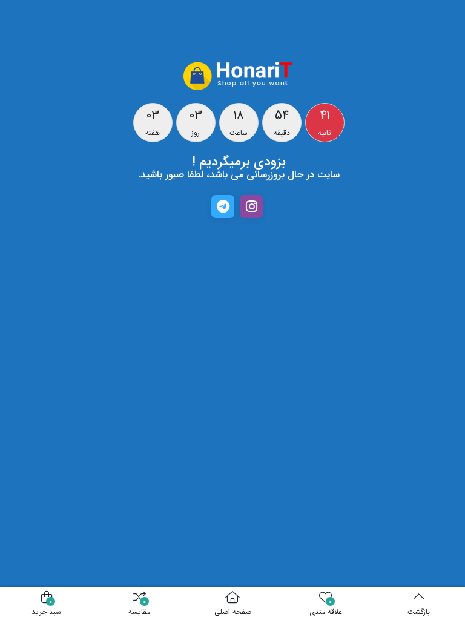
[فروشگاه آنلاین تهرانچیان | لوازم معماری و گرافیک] (238, 75)
